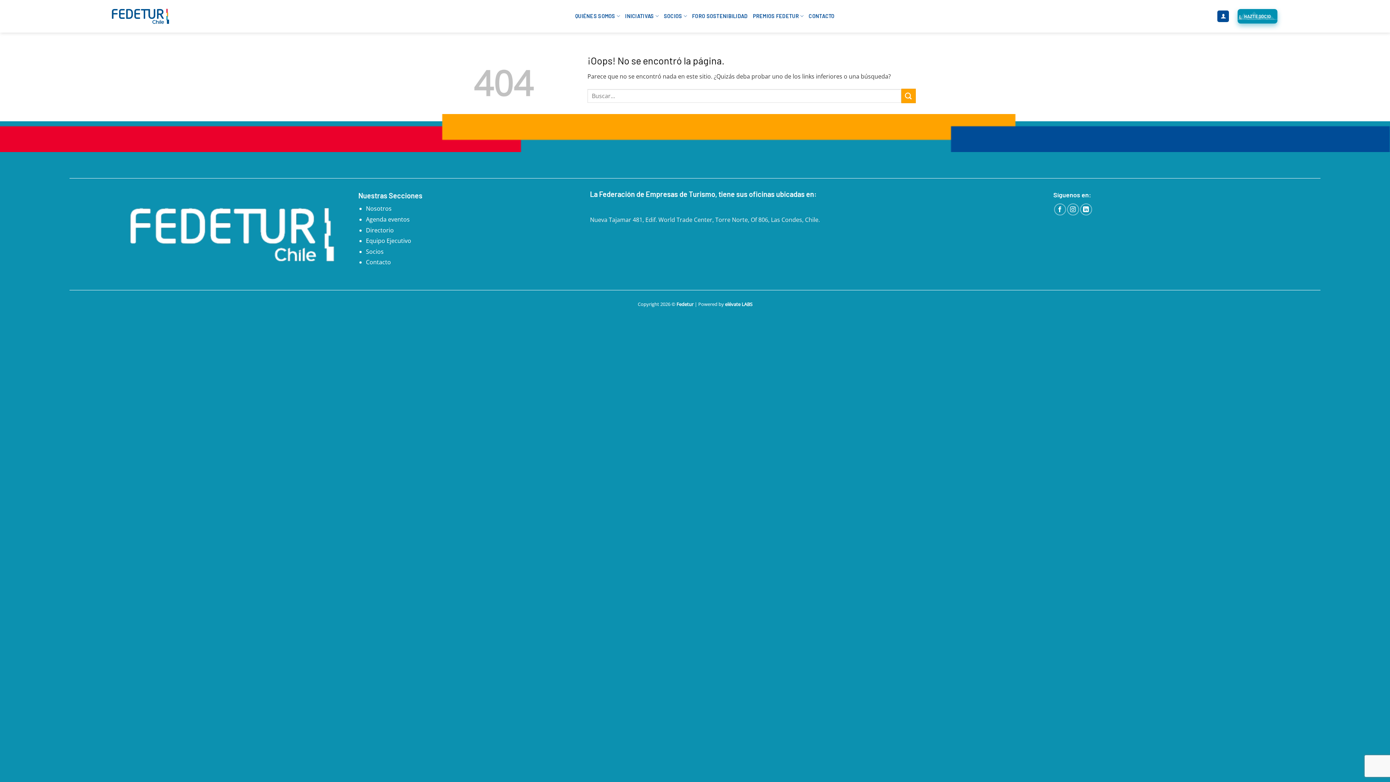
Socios (673, 16)
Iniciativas (639, 16)
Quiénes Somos (595, 16)
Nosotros (379, 209)
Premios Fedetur (776, 16)
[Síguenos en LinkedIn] (1086, 209)
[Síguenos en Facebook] (1060, 209)
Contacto (821, 16)
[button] (1223, 16)
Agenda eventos (388, 219)
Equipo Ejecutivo (388, 241)
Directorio (380, 230)
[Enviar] (908, 96)
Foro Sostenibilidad (719, 16)
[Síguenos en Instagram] (1073, 209)
